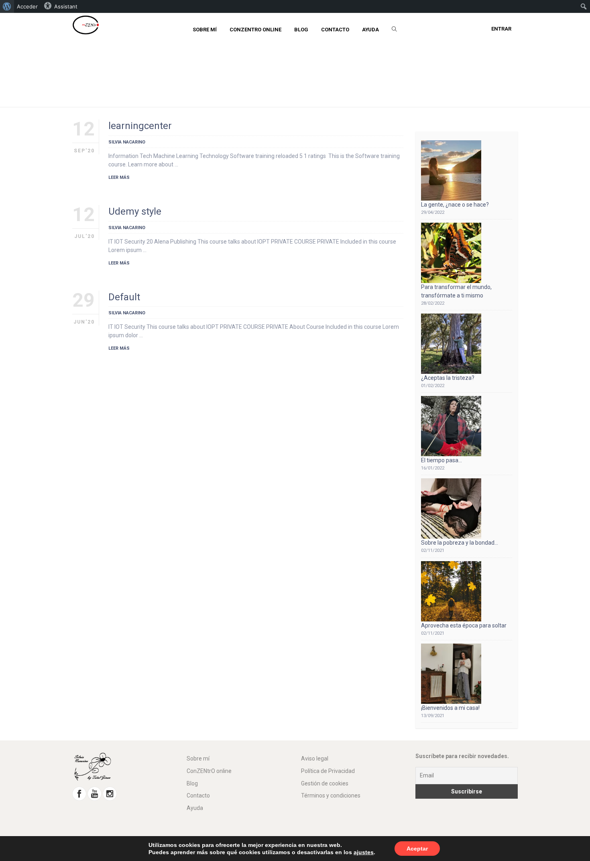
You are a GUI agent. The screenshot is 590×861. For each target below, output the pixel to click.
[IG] (110, 793)
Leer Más (119, 177)
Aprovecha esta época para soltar (464, 625)
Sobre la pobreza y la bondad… (459, 542)
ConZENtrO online (209, 771)
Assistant (65, 6)
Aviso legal (314, 758)
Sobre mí (198, 758)
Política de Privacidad (328, 771)
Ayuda (195, 808)
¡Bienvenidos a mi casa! (450, 708)
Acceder (27, 6)
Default (124, 297)
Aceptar (417, 848)
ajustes (364, 852)
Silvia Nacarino (126, 142)
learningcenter (140, 125)
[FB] (79, 793)
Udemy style (134, 211)
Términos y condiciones (330, 795)
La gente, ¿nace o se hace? (455, 204)
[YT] (94, 793)
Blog (192, 783)
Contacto (198, 795)
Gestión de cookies (324, 783)
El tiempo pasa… (441, 460)
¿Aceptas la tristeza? (447, 378)
